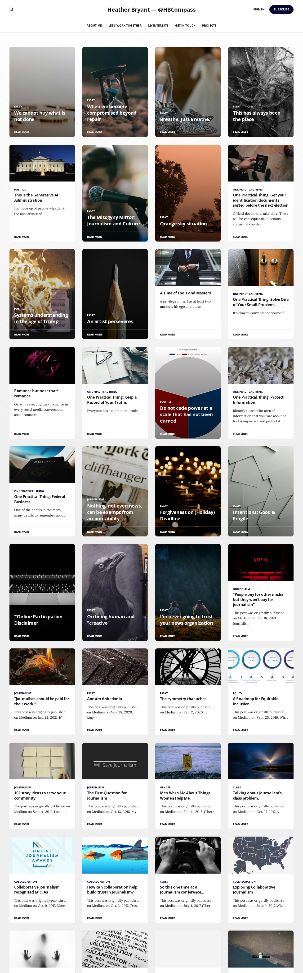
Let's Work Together (125, 25)
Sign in (258, 9)
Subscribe (282, 9)
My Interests (158, 25)
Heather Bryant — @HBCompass (151, 9)
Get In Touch (185, 25)
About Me (94, 25)
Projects (209, 25)
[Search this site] (11, 9)
